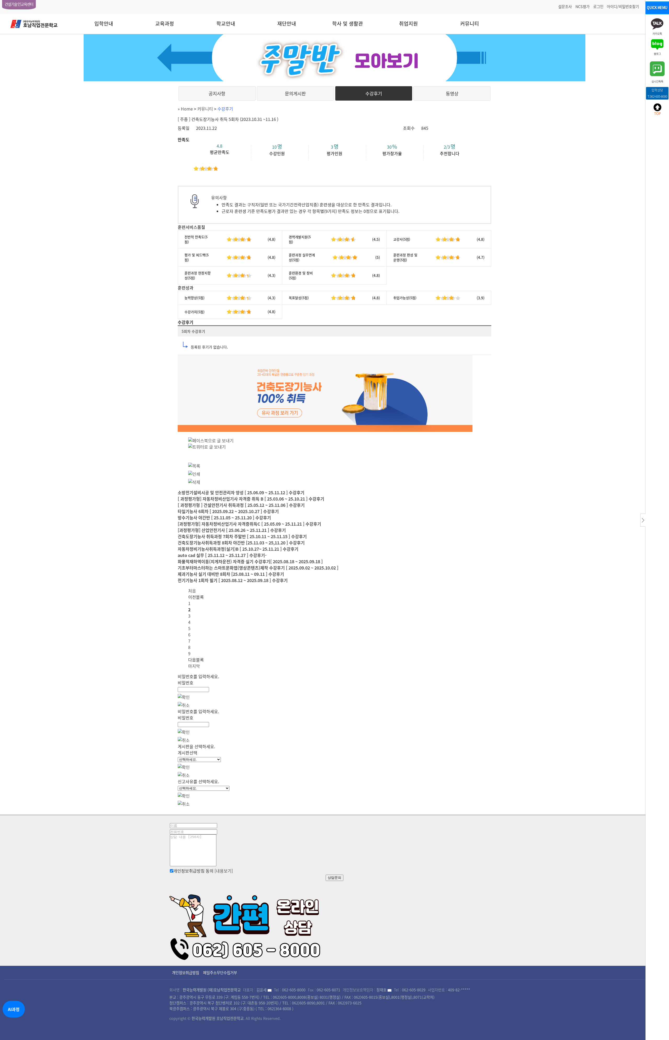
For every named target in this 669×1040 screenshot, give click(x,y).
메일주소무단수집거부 (220, 972)
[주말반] (334, 57)
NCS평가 (582, 6)
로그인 (598, 6)
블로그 (657, 53)
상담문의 (334, 878)
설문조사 (565, 6)
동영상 (452, 93)
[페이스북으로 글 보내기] (211, 440)
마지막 (194, 666)
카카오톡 (657, 33)
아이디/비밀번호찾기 (623, 6)
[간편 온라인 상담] (245, 925)
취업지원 (408, 23)
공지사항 (217, 93)
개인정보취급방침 (185, 972)
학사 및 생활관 (347, 23)
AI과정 (14, 1009)
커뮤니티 (469, 23)
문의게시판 (295, 93)
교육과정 (164, 23)
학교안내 (225, 23)
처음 (192, 591)
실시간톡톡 (657, 81)
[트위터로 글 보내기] (207, 447)
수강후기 (373, 93)
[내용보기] (224, 871)
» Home (185, 109)
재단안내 (286, 23)
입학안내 (103, 23)
